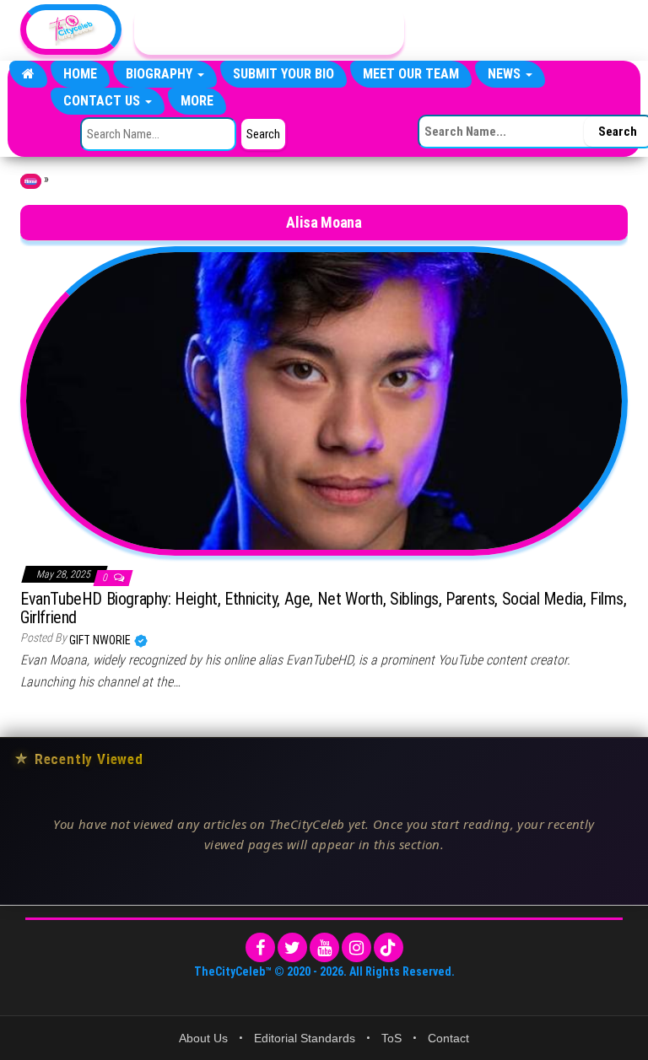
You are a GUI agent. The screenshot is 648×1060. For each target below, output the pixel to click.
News (506, 74)
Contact (448, 1038)
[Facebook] (260, 947)
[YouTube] (324, 947)
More (197, 101)
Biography (161, 74)
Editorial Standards (304, 1038)
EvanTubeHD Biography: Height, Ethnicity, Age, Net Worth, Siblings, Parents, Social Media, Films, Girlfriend (323, 608)
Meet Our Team (411, 74)
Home (80, 74)
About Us (203, 1038)
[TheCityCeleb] (28, 74)
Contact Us (103, 101)
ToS (391, 1038)
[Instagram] (356, 947)
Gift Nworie (101, 640)
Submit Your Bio (283, 74)
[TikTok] (388, 947)
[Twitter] (292, 947)
